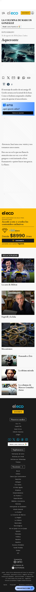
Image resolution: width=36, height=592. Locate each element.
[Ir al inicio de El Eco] (12, 13)
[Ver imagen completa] (32, 46)
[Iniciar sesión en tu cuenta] (32, 13)
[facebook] (18, 78)
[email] (13, 78)
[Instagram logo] (26, 441)
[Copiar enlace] (28, 78)
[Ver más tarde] (3, 78)
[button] (4, 84)
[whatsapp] (23, 78)
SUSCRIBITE (25, 13)
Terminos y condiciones (26, 584)
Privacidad (13, 584)
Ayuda (5, 584)
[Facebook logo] (22, 441)
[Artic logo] (18, 561)
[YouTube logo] (9, 441)
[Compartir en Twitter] (8, 78)
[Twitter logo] (14, 441)
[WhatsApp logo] (18, 441)
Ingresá (21, 243)
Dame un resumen (18, 113)
